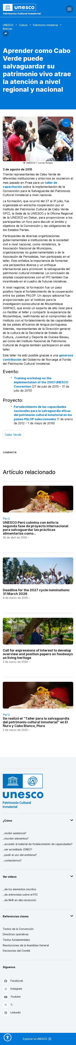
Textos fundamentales (16, 939)
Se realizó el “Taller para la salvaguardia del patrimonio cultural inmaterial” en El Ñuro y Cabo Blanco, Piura (36, 722)
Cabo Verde (13, 434)
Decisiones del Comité (16, 950)
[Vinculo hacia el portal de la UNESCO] (25, 7)
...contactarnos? (12, 860)
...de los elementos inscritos (19, 889)
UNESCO (8, 25)
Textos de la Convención (18, 928)
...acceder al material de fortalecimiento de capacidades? (37, 844)
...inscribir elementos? (16, 838)
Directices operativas (16, 934)
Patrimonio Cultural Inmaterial (22, 13)
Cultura (23, 25)
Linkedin (16, 1012)
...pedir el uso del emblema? (20, 854)
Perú (6, 518)
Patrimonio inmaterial (45, 25)
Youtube (16, 996)
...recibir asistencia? (14, 833)
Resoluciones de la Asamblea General (26, 945)
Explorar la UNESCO (35, 1038)
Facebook (17, 980)
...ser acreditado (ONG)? (17, 849)
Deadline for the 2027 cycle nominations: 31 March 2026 (36, 592)
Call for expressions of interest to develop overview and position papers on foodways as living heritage (38, 654)
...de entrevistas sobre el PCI (20, 894)
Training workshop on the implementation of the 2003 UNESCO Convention (41, 382)
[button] (6, 35)
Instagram (16, 988)
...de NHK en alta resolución (19, 900)
